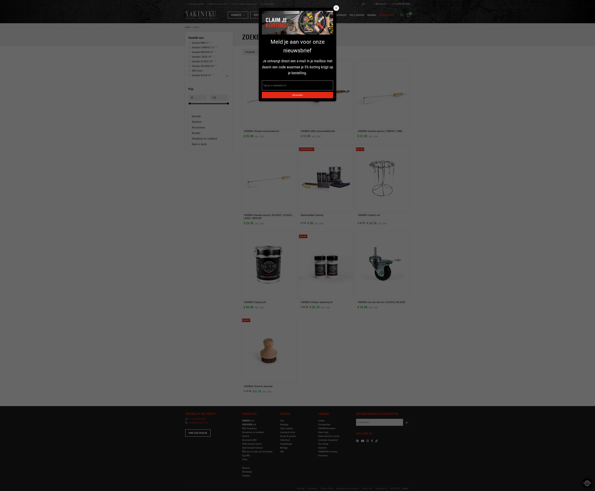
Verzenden (297, 95)
